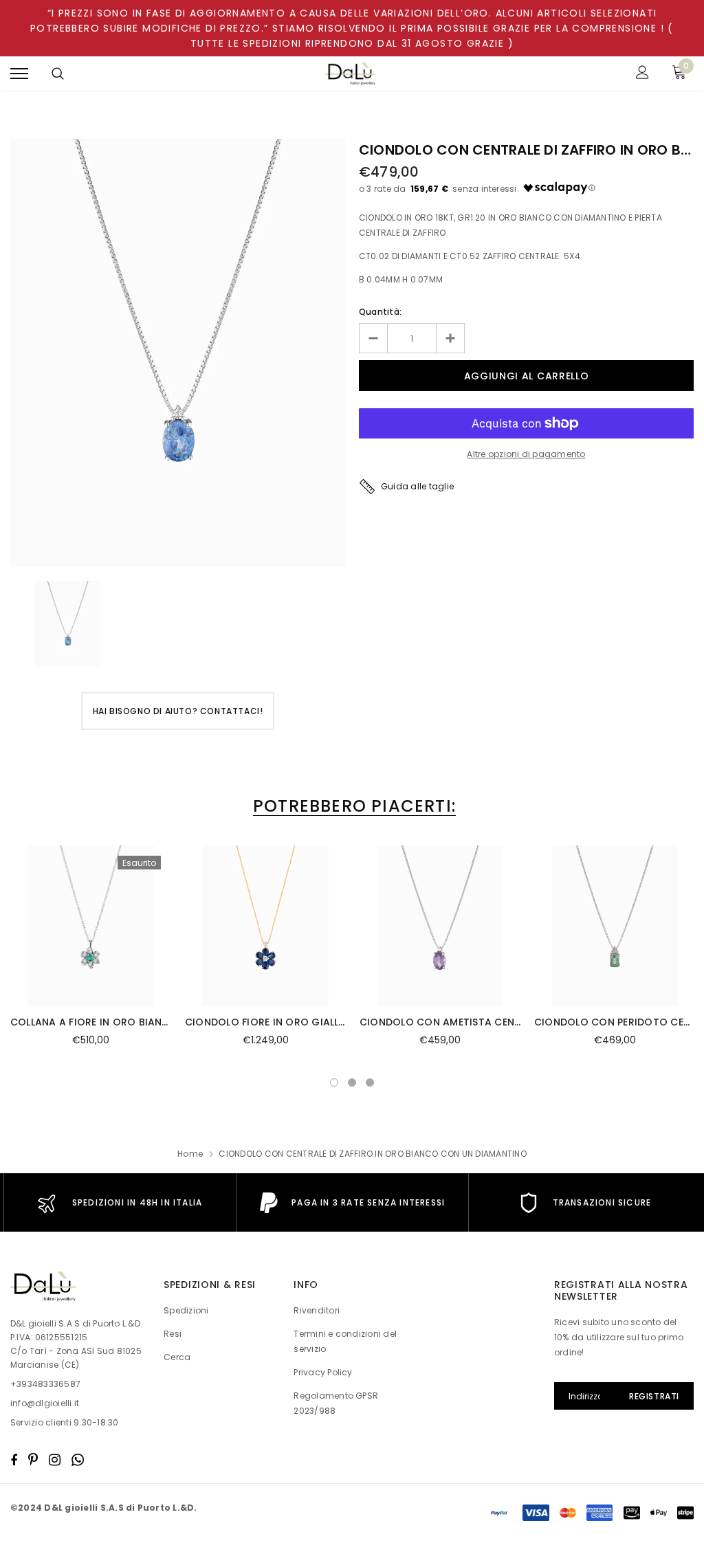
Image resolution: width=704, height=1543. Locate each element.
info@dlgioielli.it (44, 1403)
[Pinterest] (33, 1460)
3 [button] (370, 1082)
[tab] (352, 806)
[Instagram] (54, 1460)
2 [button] (352, 1082)
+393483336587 (45, 1384)
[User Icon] (642, 74)
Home (190, 1153)
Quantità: (380, 312)
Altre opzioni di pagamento (526, 454)
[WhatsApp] (78, 1460)
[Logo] (350, 74)
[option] (177, 353)
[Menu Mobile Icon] (19, 74)
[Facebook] (13, 1460)
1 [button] (334, 1082)
